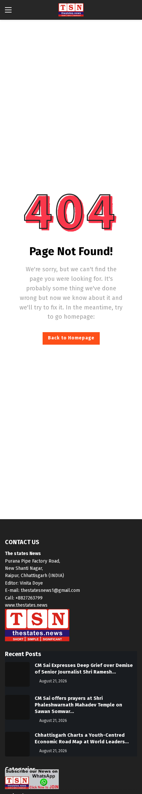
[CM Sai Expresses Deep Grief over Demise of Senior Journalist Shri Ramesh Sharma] (17, 674)
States (12, 782)
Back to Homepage (71, 338)
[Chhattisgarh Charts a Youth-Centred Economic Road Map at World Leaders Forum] (17, 744)
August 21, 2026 (53, 681)
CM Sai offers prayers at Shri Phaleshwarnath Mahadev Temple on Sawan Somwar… (78, 704)
